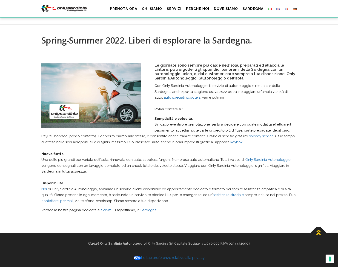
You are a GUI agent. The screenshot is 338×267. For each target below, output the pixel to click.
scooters (193, 97)
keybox (236, 142)
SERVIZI (174, 9)
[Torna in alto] (318, 233)
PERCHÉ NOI (197, 9)
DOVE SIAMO (226, 9)
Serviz (106, 210)
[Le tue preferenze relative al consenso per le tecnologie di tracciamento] (330, 259)
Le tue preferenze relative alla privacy (173, 257)
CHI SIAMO (152, 9)
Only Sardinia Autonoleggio (268, 160)
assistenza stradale (228, 195)
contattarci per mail (57, 201)
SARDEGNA (253, 9)
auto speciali (174, 97)
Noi (44, 189)
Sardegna (148, 210)
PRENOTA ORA (123, 9)
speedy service (261, 136)
